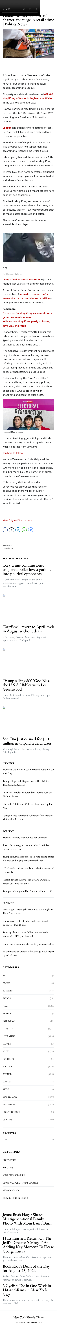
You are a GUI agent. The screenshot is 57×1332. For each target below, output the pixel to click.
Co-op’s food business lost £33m (21, 279)
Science (7, 1074)
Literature (9, 1036)
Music (6, 1051)
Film (5, 1005)
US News (7, 1119)
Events (7, 998)
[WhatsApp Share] (24, 529)
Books (6, 983)
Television (9, 1104)
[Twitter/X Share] (11, 529)
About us (8, 1167)
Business (7, 990)
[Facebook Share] (5, 529)
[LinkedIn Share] (17, 529)
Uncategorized (11, 1112)
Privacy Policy (11, 1190)
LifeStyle (8, 1028)
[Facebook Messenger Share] (30, 529)
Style (6, 1089)
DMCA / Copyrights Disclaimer (20, 1182)
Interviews (9, 1021)
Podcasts (8, 1059)
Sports (7, 1081)
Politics (7, 1066)
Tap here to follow (13, 453)
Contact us (9, 1160)
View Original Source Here (17, 520)
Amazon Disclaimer (14, 1175)
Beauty (7, 975)
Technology (10, 1096)
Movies (7, 1043)
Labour (7, 127)
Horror (7, 1013)
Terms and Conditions (15, 1198)
